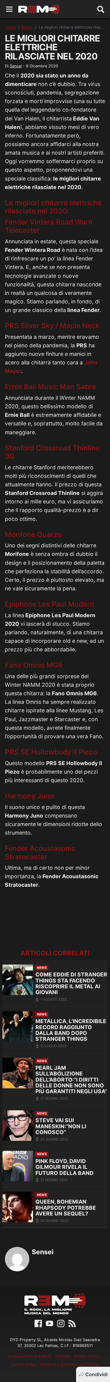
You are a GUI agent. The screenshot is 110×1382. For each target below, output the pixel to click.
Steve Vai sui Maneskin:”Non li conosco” (60, 1126)
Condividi (96, 1374)
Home (10, 27)
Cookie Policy (23, 1364)
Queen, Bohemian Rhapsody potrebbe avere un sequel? (65, 1207)
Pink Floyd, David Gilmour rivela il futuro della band (64, 1167)
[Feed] (72, 1323)
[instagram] (60, 1323)
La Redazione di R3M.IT (29, 1356)
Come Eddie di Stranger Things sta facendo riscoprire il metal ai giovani (71, 983)
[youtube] (49, 1323)
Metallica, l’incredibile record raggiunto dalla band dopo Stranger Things (70, 1030)
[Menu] (9, 9)
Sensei (16, 66)
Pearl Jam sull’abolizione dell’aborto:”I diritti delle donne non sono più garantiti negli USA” (71, 1079)
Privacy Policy (86, 1356)
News (27, 27)
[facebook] (38, 1323)
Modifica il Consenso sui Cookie (69, 1364)
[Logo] (38, 9)
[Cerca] (100, 9)
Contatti (62, 1356)
